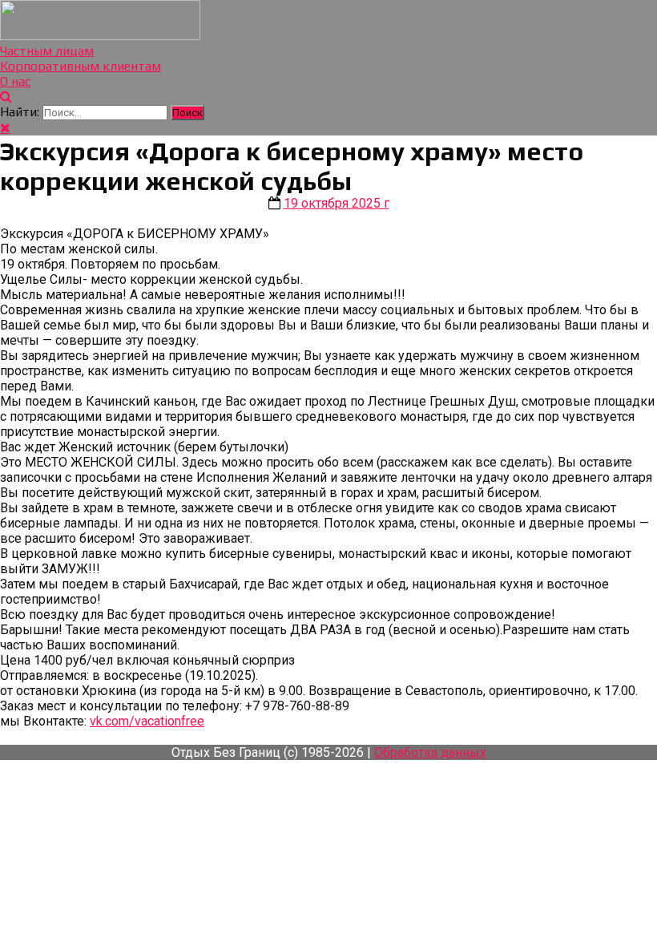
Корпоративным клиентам (80, 66)
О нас (15, 81)
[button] (6, 96)
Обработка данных (430, 752)
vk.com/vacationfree (147, 721)
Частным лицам (47, 51)
